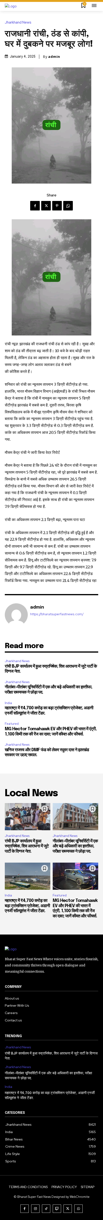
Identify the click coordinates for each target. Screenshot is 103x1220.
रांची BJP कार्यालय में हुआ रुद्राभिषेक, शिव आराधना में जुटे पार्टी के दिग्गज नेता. (27, 846)
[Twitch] (57, 1209)
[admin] (16, 614)
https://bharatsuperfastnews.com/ (57, 614)
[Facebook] (35, 205)
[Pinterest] (57, 205)
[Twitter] (46, 205)
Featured (12, 724)
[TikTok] (46, 1209)
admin (54, 57)
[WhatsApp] (68, 205)
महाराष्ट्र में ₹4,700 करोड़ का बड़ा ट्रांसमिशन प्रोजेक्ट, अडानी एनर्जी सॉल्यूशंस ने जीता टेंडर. (27, 906)
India (8, 703)
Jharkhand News (18, 22)
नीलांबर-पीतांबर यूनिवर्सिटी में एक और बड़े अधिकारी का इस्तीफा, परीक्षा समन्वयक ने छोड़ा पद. (75, 846)
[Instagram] (35, 1209)
